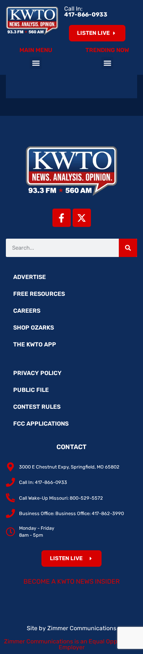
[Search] (128, 248)
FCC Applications (41, 423)
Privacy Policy (37, 373)
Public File (31, 389)
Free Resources (39, 293)
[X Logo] (82, 218)
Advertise (29, 276)
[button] (36, 63)
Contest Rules (36, 406)
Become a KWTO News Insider (71, 581)
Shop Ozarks (33, 327)
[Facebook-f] (61, 218)
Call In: (85, 11)
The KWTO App (34, 344)
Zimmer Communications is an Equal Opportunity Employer (71, 644)
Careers (26, 310)
